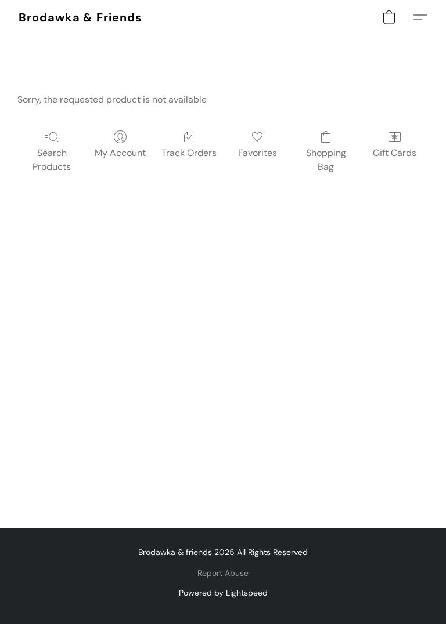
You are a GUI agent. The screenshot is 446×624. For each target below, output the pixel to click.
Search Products (52, 160)
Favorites (257, 153)
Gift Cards (394, 153)
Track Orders (189, 153)
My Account (120, 153)
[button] (80, 17)
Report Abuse (223, 573)
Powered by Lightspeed (223, 592)
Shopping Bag (326, 160)
